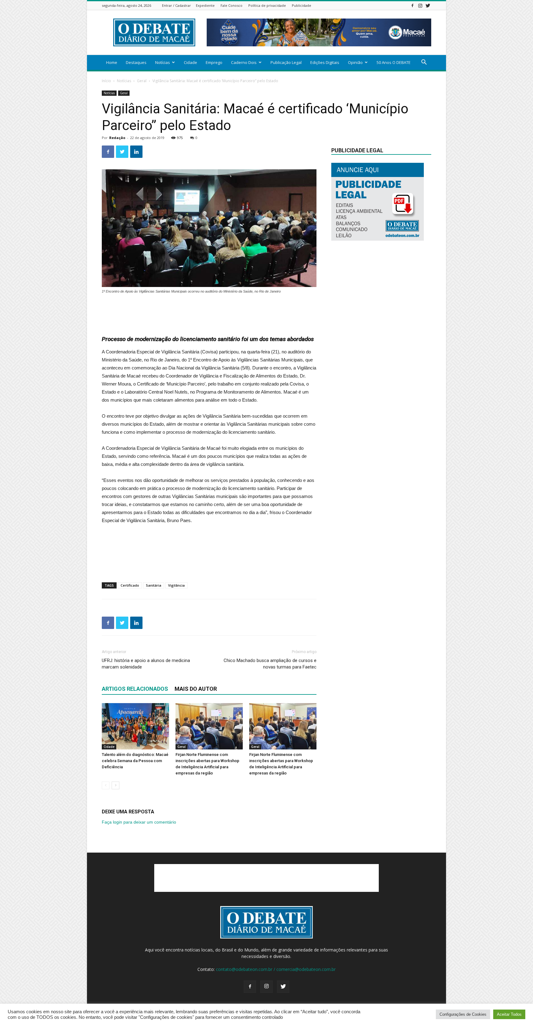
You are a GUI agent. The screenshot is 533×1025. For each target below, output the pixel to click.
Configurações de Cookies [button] (463, 1014)
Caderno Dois (244, 62)
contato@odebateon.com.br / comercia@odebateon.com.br (276, 969)
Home (111, 62)
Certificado (130, 585)
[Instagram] (420, 5)
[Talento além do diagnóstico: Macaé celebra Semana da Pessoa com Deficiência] (135, 726)
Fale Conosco (231, 5)
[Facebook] (412, 5)
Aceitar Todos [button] (509, 1014)
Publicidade (301, 5)
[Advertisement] (209, 311)
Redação (117, 137)
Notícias (162, 62)
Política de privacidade (267, 5)
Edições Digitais (324, 62)
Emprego (214, 62)
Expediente (205, 5)
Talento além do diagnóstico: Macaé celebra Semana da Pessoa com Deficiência (135, 760)
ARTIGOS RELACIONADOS (135, 688)
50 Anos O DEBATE (394, 62)
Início (106, 80)
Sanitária (153, 585)
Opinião (355, 62)
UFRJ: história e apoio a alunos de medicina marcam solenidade (146, 664)
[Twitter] (427, 5)
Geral (142, 80)
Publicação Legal (286, 62)
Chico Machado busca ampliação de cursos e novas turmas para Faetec (270, 664)
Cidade (190, 62)
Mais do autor (196, 688)
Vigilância (176, 585)
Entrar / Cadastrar (176, 5)
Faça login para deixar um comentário (139, 822)
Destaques (136, 62)
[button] (423, 63)
